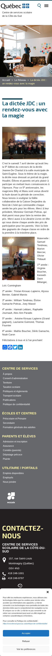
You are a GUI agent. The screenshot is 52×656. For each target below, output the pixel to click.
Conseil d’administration (15, 378)
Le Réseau (20, 80)
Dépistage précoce (12, 454)
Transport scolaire (12, 395)
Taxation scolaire (11, 387)
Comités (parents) (12, 450)
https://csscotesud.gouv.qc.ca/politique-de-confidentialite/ (25, 624)
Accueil (6, 80)
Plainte (6, 459)
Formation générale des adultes (19, 427)
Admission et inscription (15, 441)
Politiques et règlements (15, 391)
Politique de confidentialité (16, 404)
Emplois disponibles (13, 473)
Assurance (8, 446)
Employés (8, 477)
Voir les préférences (26, 649)
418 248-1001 (16, 573)
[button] (47, 592)
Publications (9, 400)
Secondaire (9, 423)
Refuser (26, 641)
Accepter (26, 633)
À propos (7, 374)
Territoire (7, 382)
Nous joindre (9, 482)
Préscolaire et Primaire (14, 418)
